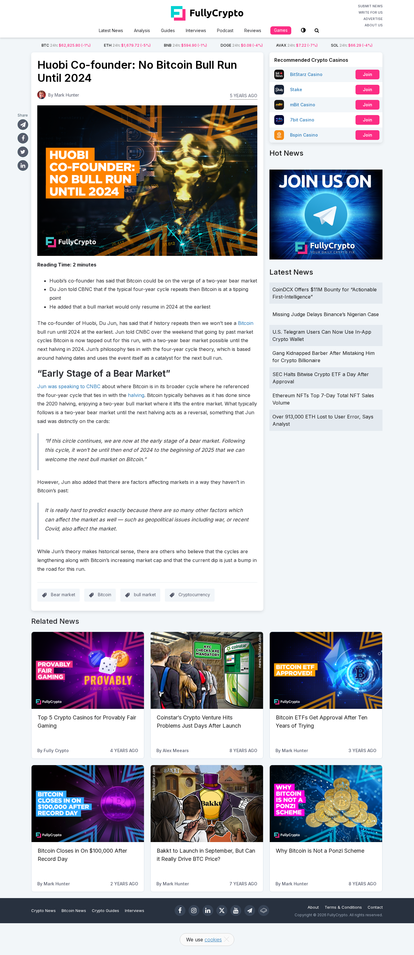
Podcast (225, 30)
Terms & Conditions (343, 907)
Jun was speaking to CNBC (68, 386)
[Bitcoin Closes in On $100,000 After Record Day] (88, 803)
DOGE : (242, 45)
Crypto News (43, 910)
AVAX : (297, 45)
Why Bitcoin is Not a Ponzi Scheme (320, 851)
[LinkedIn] (207, 910)
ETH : (127, 45)
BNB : (185, 45)
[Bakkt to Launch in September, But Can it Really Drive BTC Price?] (207, 803)
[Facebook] (180, 910)
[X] (221, 910)
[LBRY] (263, 910)
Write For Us (371, 12)
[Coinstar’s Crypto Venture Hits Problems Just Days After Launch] (207, 670)
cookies (213, 940)
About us (374, 25)
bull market (145, 594)
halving (136, 395)
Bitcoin (245, 323)
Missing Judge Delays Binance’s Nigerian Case (325, 314)
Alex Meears (176, 750)
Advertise (373, 19)
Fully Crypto (56, 750)
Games (281, 30)
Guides (168, 30)
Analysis (142, 30)
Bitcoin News (74, 910)
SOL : (351, 45)
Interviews (196, 30)
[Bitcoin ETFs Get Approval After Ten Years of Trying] (326, 670)
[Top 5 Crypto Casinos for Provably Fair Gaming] (88, 670)
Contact (375, 907)
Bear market (63, 594)
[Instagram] (194, 910)
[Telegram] (249, 910)
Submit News (370, 6)
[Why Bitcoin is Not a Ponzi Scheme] (326, 803)
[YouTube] (235, 910)
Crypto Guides (105, 910)
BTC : (66, 45)
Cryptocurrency (194, 594)
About (313, 907)
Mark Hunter (67, 94)
